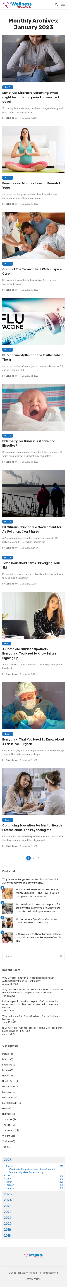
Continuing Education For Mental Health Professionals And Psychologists (32, 827)
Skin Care (7, 1119)
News (7, 643)
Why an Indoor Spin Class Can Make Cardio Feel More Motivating (36, 920)
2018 (7, 1235)
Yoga (5, 1146)
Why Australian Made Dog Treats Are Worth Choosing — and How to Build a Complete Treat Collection (37, 893)
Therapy (6, 1124)
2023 (8, 1206)
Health (7, 87)
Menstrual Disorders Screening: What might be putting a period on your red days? (30, 97)
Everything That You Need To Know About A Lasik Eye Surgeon (33, 741)
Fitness (6, 1070)
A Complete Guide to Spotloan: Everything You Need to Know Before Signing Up (29, 653)
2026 (8, 1160)
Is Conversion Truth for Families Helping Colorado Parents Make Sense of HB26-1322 (38, 937)
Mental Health (9, 1103)
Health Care (8, 1081)
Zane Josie (11, 117)
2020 (8, 1224)
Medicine (7, 1092)
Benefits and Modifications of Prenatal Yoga (31, 185)
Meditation (8, 1097)
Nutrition (7, 1114)
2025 (8, 1194)
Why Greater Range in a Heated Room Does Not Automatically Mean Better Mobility (30, 881)
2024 (8, 1200)
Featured (7, 1064)
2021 (7, 1218)
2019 (7, 1229)
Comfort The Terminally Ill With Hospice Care (32, 271)
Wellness (7, 1141)
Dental (6, 1053)
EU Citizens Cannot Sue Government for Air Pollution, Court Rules (31, 529)
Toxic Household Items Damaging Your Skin (31, 565)
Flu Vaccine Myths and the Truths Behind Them (33, 357)
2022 (8, 1212)
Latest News (8, 1086)
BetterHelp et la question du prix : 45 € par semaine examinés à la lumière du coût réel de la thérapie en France (38, 908)
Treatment (8, 1130)
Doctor (6, 1059)
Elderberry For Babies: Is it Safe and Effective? (28, 443)
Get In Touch (33, 1279)
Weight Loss (8, 1135)
